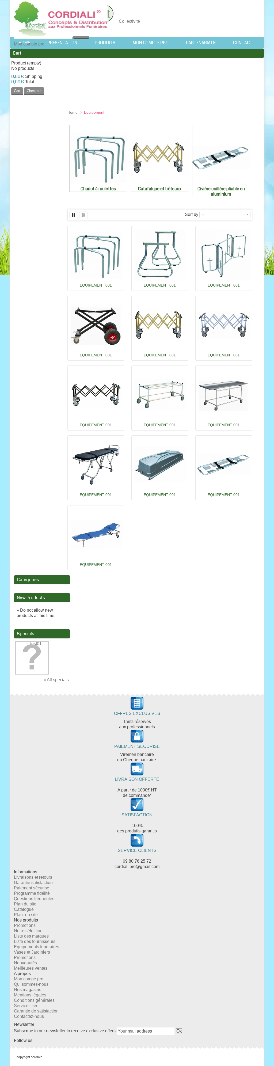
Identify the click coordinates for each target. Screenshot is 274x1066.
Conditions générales (34, 1000)
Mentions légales (30, 995)
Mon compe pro (28, 979)
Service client (27, 1005)
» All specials (56, 679)
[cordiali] (61, 19)
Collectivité (129, 21)
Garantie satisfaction (33, 882)
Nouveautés (25, 963)
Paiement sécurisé (31, 888)
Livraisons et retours (33, 877)
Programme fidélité (32, 893)
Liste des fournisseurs (34, 941)
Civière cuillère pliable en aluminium (221, 191)
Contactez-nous (29, 1016)
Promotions (25, 925)
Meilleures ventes (30, 968)
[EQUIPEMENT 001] (96, 255)
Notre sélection (28, 930)
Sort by (191, 214)
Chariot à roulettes (98, 189)
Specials (25, 633)
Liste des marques (31, 936)
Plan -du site (26, 914)
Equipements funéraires (36, 947)
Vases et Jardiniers (32, 952)
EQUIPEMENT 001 (96, 285)
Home (73, 112)
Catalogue (24, 909)
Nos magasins (27, 989)
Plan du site (25, 904)
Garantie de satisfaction (36, 1011)
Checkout (34, 91)
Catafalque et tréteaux (159, 189)
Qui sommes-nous (31, 984)
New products (31, 597)
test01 (36, 643)
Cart (17, 53)
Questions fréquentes (34, 898)
